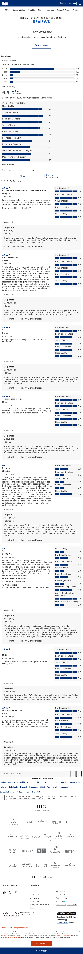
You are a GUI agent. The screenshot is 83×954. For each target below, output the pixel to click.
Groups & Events (63, 10)
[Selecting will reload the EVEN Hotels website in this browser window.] (27, 850)
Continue (41, 943)
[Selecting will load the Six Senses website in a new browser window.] (13, 821)
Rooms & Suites (19, 10)
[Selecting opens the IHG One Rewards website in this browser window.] (41, 877)
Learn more (62, 922)
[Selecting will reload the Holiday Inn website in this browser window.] (55, 850)
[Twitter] (10, 893)
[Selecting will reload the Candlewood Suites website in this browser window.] (69, 865)
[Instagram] (16, 893)
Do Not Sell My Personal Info (66, 905)
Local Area (50, 10)
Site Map (33, 908)
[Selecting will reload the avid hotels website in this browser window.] (13, 865)
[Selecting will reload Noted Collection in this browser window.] (24, 836)
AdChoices (60, 901)
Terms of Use (34, 901)
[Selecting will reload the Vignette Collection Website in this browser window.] (55, 821)
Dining (40, 10)
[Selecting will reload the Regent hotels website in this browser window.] (27, 821)
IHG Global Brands (36, 895)
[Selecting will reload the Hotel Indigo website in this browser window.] (12, 836)
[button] (80, 3)
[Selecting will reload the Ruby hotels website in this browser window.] (47, 836)
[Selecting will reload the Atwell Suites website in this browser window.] (27, 865)
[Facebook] (4, 893)
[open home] (3, 797)
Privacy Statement (13, 937)
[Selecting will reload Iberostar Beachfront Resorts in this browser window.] (71, 836)
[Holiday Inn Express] (5, 3)
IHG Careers (60, 892)
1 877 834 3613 (26, 914)
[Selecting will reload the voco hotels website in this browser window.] (35, 836)
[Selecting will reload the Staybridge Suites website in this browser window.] (41, 865)
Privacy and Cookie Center (39, 905)
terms (5, 935)
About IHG (33, 892)
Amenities (32, 10)
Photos (76, 10)
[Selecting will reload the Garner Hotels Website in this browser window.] (69, 850)
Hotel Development (63, 895)
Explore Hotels (61, 898)
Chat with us (34, 898)
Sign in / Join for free (69, 3)
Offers (7, 10)
